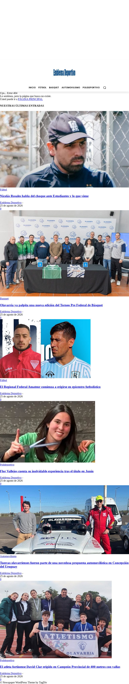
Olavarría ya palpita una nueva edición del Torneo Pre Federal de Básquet (51, 305)
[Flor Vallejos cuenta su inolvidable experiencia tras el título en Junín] (47, 461)
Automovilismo (8, 556)
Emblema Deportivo (11, 202)
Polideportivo (7, 464)
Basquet (4, 298)
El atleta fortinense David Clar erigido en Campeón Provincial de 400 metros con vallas (60, 667)
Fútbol (3, 189)
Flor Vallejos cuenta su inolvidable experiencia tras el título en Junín (47, 471)
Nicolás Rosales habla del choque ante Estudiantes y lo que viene (44, 196)
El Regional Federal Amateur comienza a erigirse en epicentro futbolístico (50, 387)
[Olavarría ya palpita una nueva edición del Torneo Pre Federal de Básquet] (64, 295)
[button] (104, 87)
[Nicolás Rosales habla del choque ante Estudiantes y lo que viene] (64, 186)
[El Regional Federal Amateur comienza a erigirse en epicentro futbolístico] (45, 377)
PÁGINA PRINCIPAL (30, 99)
